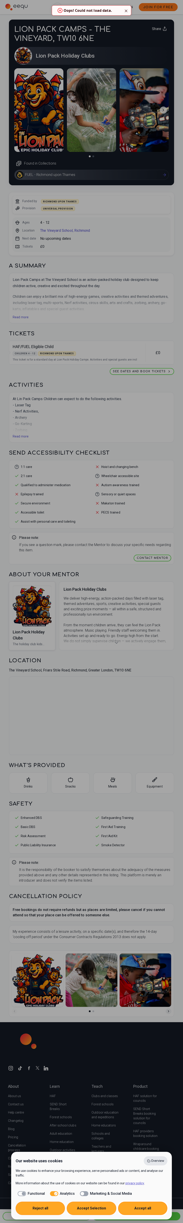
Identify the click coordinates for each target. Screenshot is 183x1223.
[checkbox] (30, 1193)
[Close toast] (126, 10)
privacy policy (134, 1183)
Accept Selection (91, 1208)
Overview (157, 1161)
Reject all (40, 1208)
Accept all (142, 1208)
